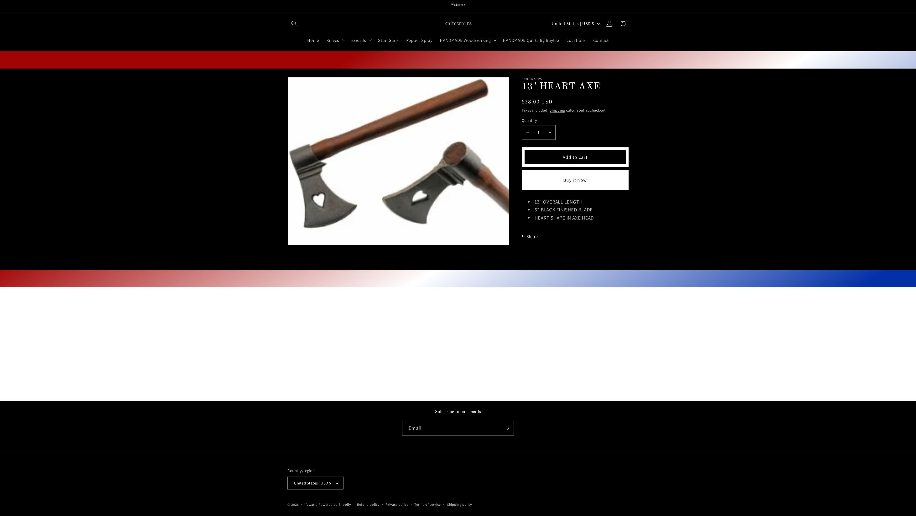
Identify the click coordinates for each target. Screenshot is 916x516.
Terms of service (427, 504)
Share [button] (532, 236)
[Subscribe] (507, 428)
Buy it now (575, 180)
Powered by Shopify (334, 504)
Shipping (557, 110)
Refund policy (368, 504)
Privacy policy (397, 504)
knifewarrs (309, 504)
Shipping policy (459, 504)
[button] (294, 23)
